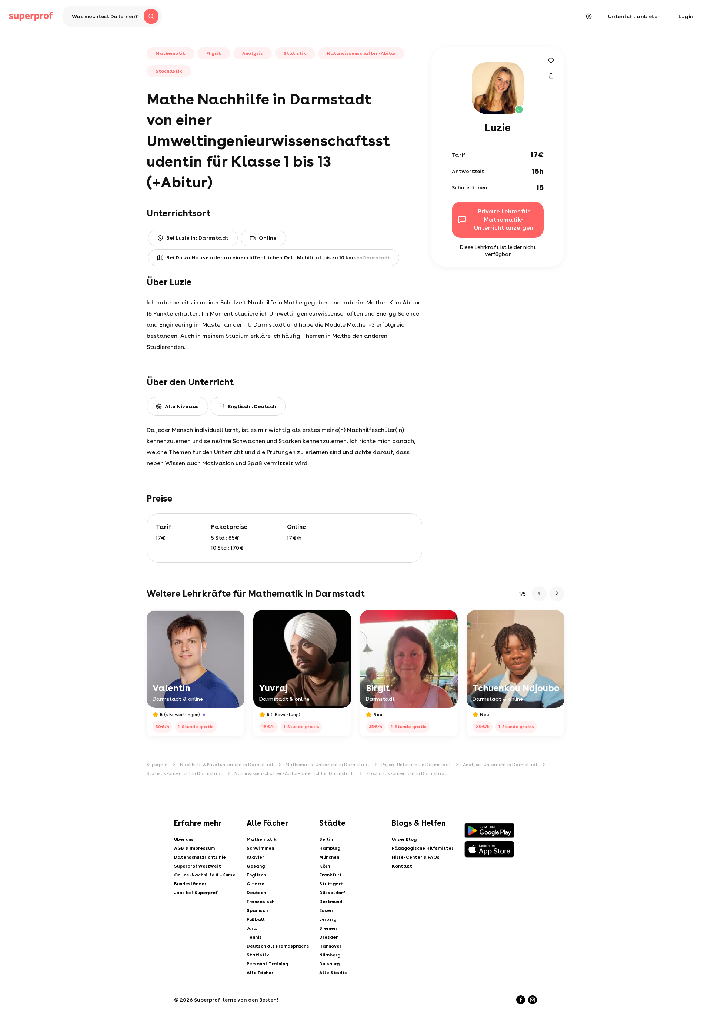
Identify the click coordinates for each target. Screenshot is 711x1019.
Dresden (328, 937)
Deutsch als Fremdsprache (278, 946)
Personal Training (267, 963)
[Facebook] (520, 999)
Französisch (260, 901)
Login (685, 16)
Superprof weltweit (197, 866)
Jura (252, 928)
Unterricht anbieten (634, 16)
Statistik (258, 955)
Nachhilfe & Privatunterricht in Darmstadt (227, 764)
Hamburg (329, 848)
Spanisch (257, 910)
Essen (326, 910)
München (329, 857)
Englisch (256, 875)
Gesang (256, 866)
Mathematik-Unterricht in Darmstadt (328, 764)
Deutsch (256, 892)
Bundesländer (190, 883)
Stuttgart (331, 883)
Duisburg (329, 963)
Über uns (184, 839)
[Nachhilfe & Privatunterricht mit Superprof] (31, 16)
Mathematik (262, 839)
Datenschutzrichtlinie (200, 857)
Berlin (326, 839)
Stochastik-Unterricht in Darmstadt (406, 773)
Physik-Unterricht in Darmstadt (416, 764)
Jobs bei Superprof (196, 892)
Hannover (330, 946)
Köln (324, 866)
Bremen (328, 928)
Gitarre (255, 883)
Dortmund (330, 901)
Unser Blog (404, 839)
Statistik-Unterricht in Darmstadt (185, 773)
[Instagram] (532, 999)
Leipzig (327, 919)
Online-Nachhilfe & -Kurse (205, 875)
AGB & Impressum (194, 848)
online (268, 238)
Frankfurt (330, 875)
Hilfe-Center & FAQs (416, 857)
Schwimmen (260, 848)
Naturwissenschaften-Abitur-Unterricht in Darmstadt (294, 773)
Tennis (254, 937)
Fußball (256, 919)
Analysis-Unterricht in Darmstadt (500, 764)
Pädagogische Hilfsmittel (422, 848)
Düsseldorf (332, 892)
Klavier (255, 857)
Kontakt (402, 866)
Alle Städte (333, 972)
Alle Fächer (260, 972)
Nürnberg (329, 955)
